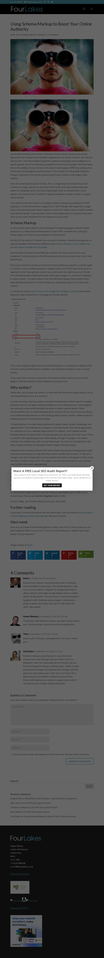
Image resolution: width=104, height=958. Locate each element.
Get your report (52, 485)
